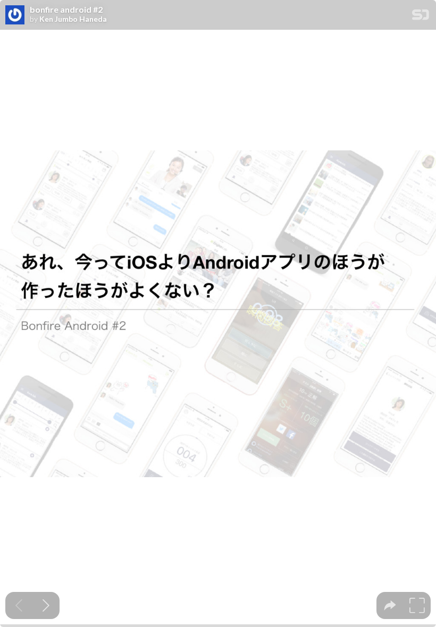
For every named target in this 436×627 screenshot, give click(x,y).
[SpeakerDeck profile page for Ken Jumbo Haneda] (14, 15)
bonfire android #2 (66, 9)
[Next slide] (46, 605)
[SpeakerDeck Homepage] (420, 17)
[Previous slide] (19, 605)
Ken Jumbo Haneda (73, 19)
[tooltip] (390, 605)
